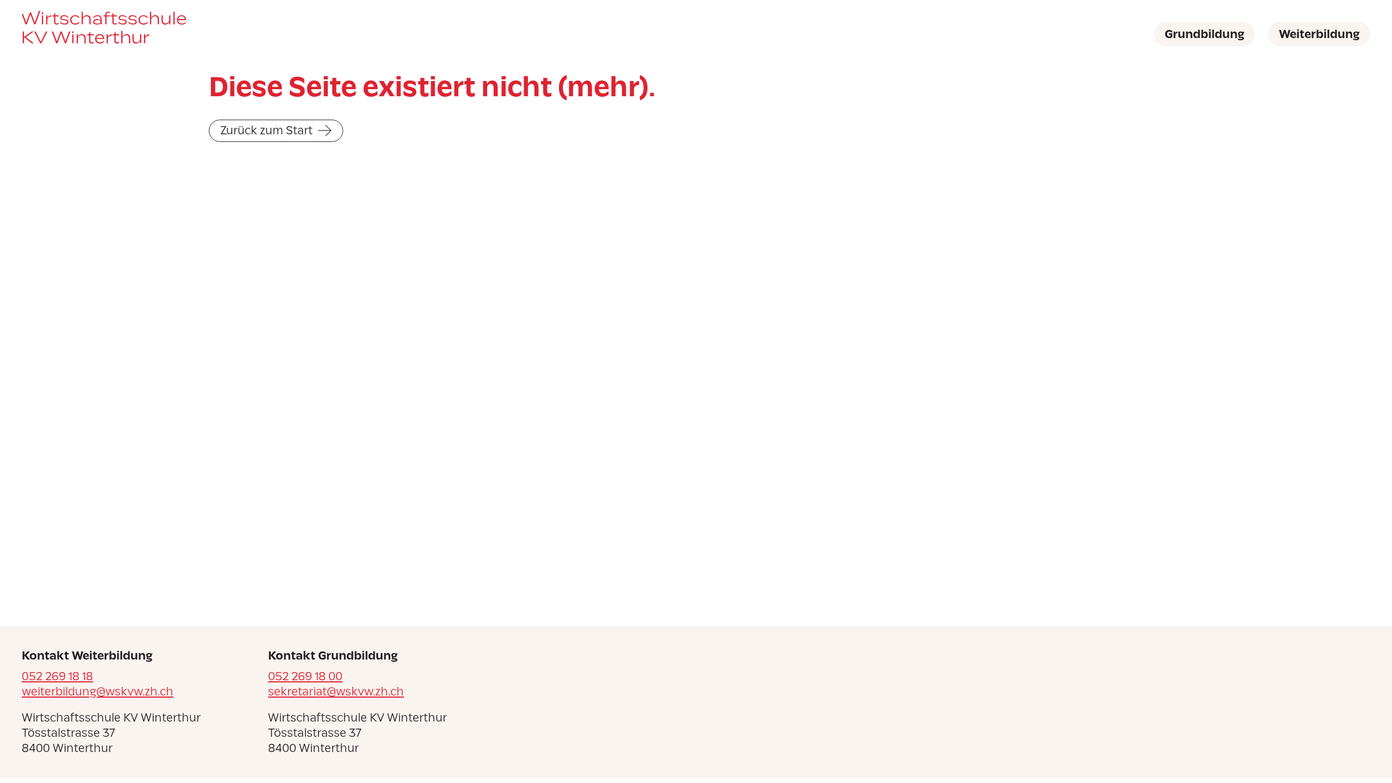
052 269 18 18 (57, 676)
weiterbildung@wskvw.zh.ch (97, 691)
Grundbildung (1204, 34)
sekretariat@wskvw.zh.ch (336, 691)
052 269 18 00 (305, 676)
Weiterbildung (1319, 34)
